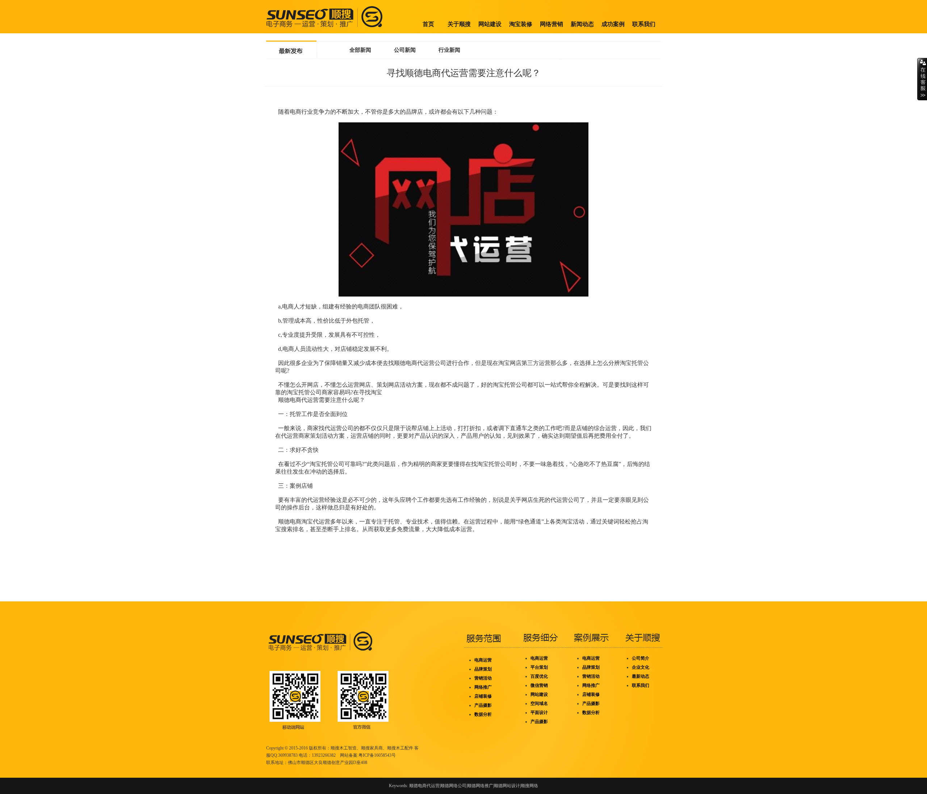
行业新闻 (449, 50)
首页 (428, 24)
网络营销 (551, 24)
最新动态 (640, 676)
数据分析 (483, 714)
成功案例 (613, 24)
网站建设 (490, 24)
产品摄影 (483, 705)
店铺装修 (483, 696)
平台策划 (539, 667)
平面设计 (539, 712)
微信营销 (539, 685)
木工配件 (404, 748)
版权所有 (317, 748)
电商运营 (483, 660)
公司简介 (640, 658)
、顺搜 (389, 748)
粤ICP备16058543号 (377, 755)
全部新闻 (360, 50)
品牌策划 (483, 669)
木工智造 (348, 748)
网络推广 (483, 687)
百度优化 (539, 676)
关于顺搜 (459, 24)
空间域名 (539, 703)
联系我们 (643, 24)
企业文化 (640, 667)
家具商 (376, 748)
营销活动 (483, 678)
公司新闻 (405, 50)
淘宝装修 (520, 24)
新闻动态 (582, 24)
